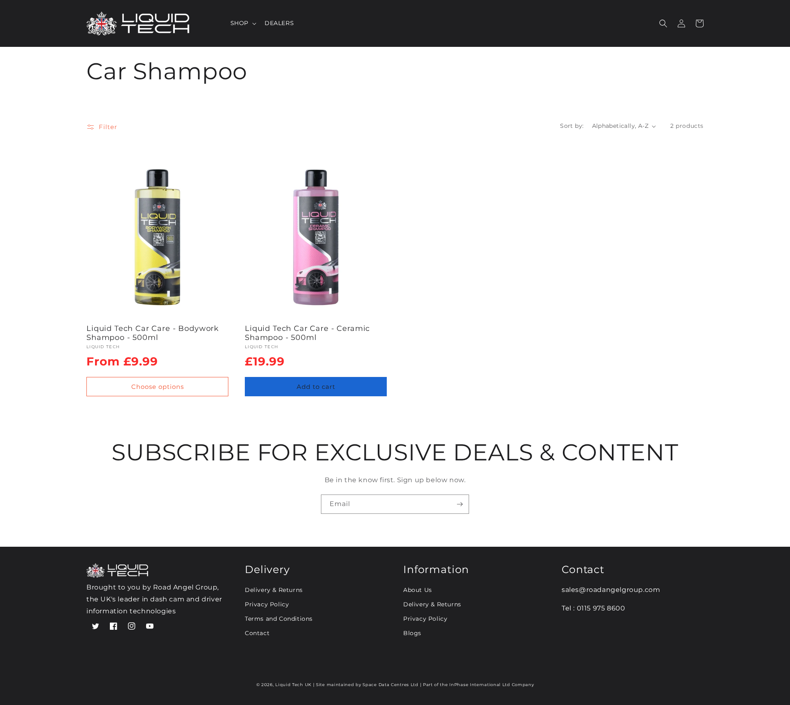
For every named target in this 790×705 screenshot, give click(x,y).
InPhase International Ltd (480, 684)
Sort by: (571, 125)
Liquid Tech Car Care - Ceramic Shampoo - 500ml (307, 333)
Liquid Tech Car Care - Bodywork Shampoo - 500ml (152, 333)
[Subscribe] (460, 504)
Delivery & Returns (274, 590)
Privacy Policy (267, 604)
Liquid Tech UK (293, 684)
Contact (257, 633)
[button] (242, 23)
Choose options (157, 387)
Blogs (412, 633)
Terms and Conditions (279, 618)
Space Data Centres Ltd (391, 684)
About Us (417, 590)
